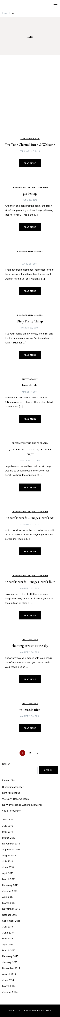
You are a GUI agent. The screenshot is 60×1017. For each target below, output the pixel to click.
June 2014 (8, 980)
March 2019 (8, 837)
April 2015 (7, 944)
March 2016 (8, 902)
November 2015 (11, 908)
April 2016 (7, 896)
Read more (30, 163)
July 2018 (7, 861)
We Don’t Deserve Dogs (15, 798)
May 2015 (7, 938)
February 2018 (10, 885)
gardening (30, 193)
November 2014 (11, 968)
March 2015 (8, 950)
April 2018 (7, 873)
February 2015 (10, 956)
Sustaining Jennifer (13, 787)
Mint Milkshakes (11, 792)
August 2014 (9, 974)
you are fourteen (11, 810)
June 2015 (8, 932)
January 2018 (9, 891)
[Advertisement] (30, 104)
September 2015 (11, 920)
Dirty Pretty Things (30, 321)
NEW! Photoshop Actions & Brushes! (22, 804)
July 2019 (7, 825)
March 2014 (9, 986)
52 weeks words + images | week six (30, 518)
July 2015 (7, 926)
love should (30, 385)
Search (6, 763)
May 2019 (7, 831)
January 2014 (10, 992)
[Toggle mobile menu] (55, 4)
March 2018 (8, 879)
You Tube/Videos (29, 139)
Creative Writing (21, 187)
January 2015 (9, 962)
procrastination (30, 709)
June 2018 (8, 867)
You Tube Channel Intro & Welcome (30, 145)
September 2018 (11, 849)
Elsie (29, 1011)
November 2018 (11, 843)
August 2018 (9, 855)
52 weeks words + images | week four (30, 582)
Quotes (38, 251)
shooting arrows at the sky (30, 646)
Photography (40, 187)
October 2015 (9, 914)
